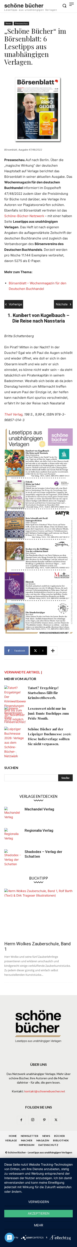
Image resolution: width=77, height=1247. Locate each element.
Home (13, 1135)
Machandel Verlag (39, 809)
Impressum (26, 1145)
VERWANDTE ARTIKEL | (23, 672)
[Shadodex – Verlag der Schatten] (12, 857)
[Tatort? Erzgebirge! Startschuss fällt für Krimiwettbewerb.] (15, 703)
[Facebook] (21, 1120)
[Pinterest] (44, 1120)
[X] (56, 1120)
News (8, 23)
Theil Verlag (13, 414)
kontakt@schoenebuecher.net (44, 1091)
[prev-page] (7, 754)
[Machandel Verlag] (12, 815)
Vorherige (15, 304)
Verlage (11, 1140)
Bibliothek (61, 1140)
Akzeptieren (38, 1213)
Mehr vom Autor (20, 679)
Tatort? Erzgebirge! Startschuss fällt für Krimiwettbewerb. (43, 693)
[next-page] (13, 754)
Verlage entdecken (38, 796)
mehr (38, 1225)
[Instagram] (32, 1120)
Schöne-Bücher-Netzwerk (24, 216)
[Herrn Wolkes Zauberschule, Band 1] (38, 913)
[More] (52, 650)
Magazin (42, 1140)
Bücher (59, 1135)
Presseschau (21, 23)
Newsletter (29, 1135)
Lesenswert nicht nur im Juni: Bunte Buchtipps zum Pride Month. (48, 713)
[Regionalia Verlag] (12, 836)
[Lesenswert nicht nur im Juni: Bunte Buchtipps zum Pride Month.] (15, 715)
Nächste (62, 304)
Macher (26, 1140)
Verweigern (38, 1202)
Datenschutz (48, 1145)
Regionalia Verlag (39, 830)
